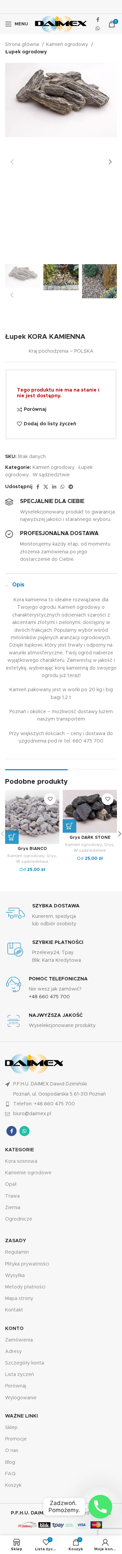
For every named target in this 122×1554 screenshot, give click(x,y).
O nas (11, 1450)
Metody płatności (25, 1287)
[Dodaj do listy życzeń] (50, 799)
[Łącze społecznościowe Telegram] (70, 486)
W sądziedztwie (51, 475)
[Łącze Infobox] (61, 915)
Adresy (13, 1351)
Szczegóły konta (24, 1363)
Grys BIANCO (32, 849)
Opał (11, 1184)
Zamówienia (19, 1340)
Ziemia (12, 1207)
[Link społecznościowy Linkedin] (54, 486)
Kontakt (14, 1310)
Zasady (15, 1240)
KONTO (14, 1328)
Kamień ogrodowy (67, 44)
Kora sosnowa (21, 1161)
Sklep (11, 1427)
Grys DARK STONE (89, 837)
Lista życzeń (19, 1374)
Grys (51, 856)
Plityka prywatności (27, 1264)
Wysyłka (15, 1275)
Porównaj (15, 1386)
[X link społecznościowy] (45, 486)
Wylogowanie (21, 1398)
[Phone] (100, 1507)
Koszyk (13, 1485)
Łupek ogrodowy (26, 52)
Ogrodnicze (18, 1219)
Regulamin (17, 1252)
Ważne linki (21, 1416)
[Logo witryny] (61, 24)
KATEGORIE (19, 1150)
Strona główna (22, 44)
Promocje (16, 1439)
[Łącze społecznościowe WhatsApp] (98, 28)
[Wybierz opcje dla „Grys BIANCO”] (12, 837)
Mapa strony (19, 1298)
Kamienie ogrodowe (28, 1173)
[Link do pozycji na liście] (61, 1104)
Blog (10, 1462)
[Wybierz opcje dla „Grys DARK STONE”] (69, 826)
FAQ (10, 1474)
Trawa (12, 1196)
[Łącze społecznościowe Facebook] (97, 19)
